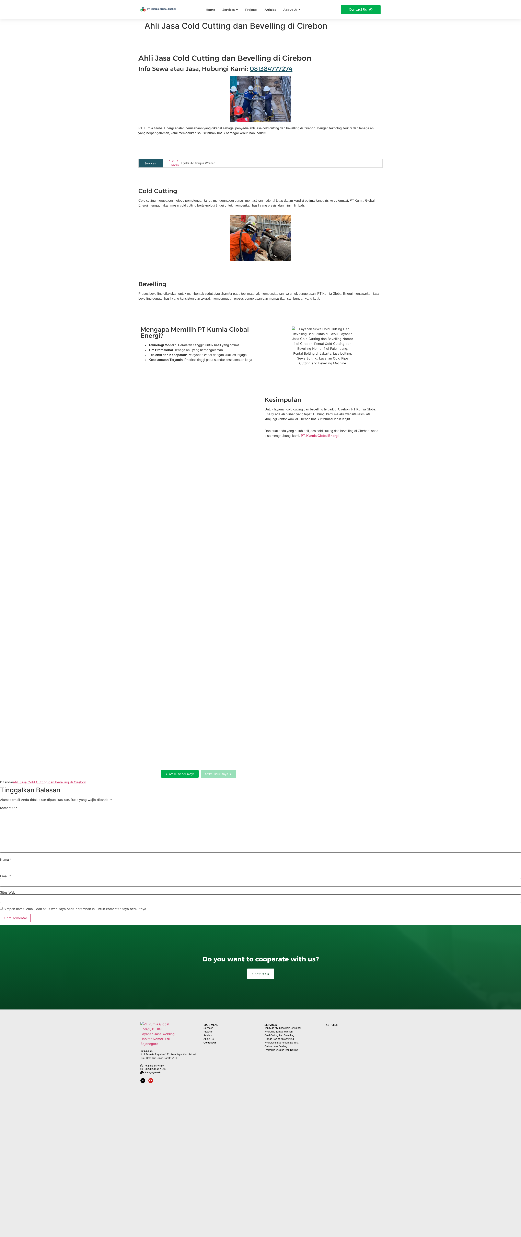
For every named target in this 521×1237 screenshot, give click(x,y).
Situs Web (7, 892)
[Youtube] (150, 1080)
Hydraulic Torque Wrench (198, 163)
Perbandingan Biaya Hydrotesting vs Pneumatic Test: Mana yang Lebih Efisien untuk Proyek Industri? (352, 1213)
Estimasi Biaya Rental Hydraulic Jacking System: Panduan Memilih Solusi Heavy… (191, 623)
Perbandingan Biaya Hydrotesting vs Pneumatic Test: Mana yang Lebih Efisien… (195, 755)
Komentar (8, 807)
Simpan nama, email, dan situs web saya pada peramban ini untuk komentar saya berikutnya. (75, 908)
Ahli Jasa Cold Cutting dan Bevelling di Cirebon (49, 782)
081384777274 (271, 69)
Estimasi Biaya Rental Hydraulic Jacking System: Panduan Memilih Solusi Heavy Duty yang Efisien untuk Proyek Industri (352, 1143)
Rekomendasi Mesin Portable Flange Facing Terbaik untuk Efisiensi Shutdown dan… (194, 490)
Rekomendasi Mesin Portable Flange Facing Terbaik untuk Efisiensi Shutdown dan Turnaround (352, 1073)
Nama (6, 859)
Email (5, 876)
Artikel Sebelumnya (182, 774)
